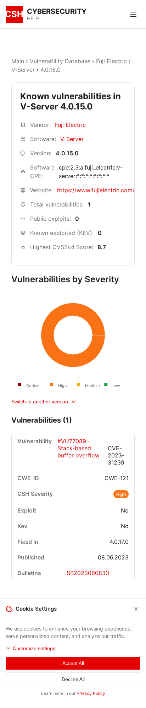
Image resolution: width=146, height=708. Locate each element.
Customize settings (34, 648)
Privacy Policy (91, 693)
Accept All (73, 663)
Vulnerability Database (60, 61)
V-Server (23, 69)
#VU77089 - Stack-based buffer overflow (78, 448)
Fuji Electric (111, 61)
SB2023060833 (88, 572)
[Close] (136, 609)
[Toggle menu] (133, 14)
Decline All (73, 679)
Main (17, 61)
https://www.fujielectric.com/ (96, 190)
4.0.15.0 (50, 69)
